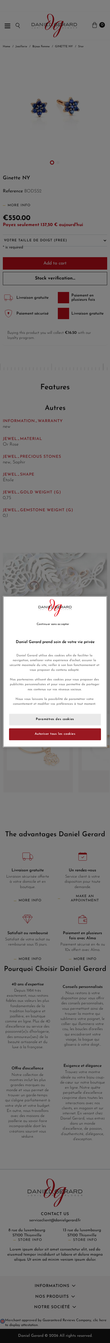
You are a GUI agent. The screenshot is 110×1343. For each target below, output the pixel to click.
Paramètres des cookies (55, 719)
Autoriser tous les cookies (55, 734)
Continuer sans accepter (53, 624)
